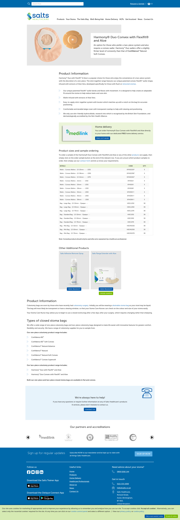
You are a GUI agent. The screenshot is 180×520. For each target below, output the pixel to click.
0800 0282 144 (123, 472)
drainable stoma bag (121, 305)
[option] (90, 48)
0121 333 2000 (123, 484)
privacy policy (125, 511)
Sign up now (143, 454)
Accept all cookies (171, 516)
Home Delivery (75, 478)
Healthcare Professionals (79, 481)
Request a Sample (137, 4)
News (71, 488)
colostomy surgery (81, 305)
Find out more (102, 138)
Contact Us (90, 409)
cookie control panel (79, 511)
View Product (74, 289)
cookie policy (139, 511)
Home (71, 471)
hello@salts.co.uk (124, 488)
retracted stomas (129, 84)
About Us (73, 485)
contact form (85, 161)
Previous (28, 437)
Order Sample (106, 293)
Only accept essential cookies (154, 516)
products (135, 155)
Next (152, 437)
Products (73, 475)
